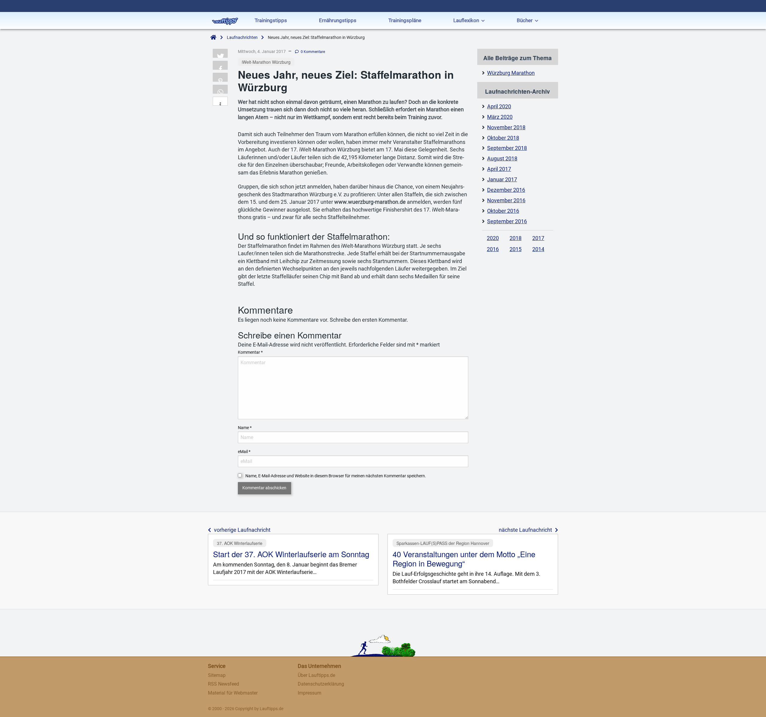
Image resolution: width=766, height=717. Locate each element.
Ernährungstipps (337, 20)
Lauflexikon (466, 20)
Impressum (309, 693)
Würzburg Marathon (511, 73)
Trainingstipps (271, 20)
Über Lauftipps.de (316, 675)
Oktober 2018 (503, 138)
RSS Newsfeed (223, 684)
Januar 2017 (502, 180)
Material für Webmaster (233, 693)
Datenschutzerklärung (321, 684)
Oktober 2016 (503, 211)
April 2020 (499, 107)
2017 (538, 238)
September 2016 (507, 221)
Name (245, 427)
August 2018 (502, 159)
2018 (516, 238)
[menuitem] (270, 21)
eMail (244, 451)
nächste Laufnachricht (525, 530)
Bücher (525, 20)
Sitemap (217, 675)
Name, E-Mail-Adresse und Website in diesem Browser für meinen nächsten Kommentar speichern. (335, 475)
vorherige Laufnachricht (242, 530)
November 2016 (506, 200)
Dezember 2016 (506, 190)
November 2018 (506, 127)
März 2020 (500, 117)
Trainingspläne (404, 20)
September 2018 (507, 148)
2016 (493, 249)
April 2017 (499, 169)
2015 (516, 249)
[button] (220, 53)
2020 (493, 238)
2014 (538, 249)
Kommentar (250, 352)
